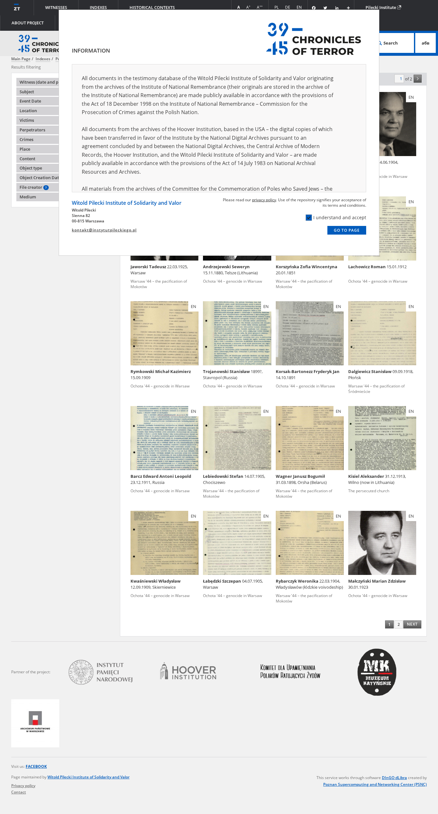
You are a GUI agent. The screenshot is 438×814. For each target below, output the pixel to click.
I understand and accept (339, 217)
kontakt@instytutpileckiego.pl (104, 230)
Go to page (347, 230)
